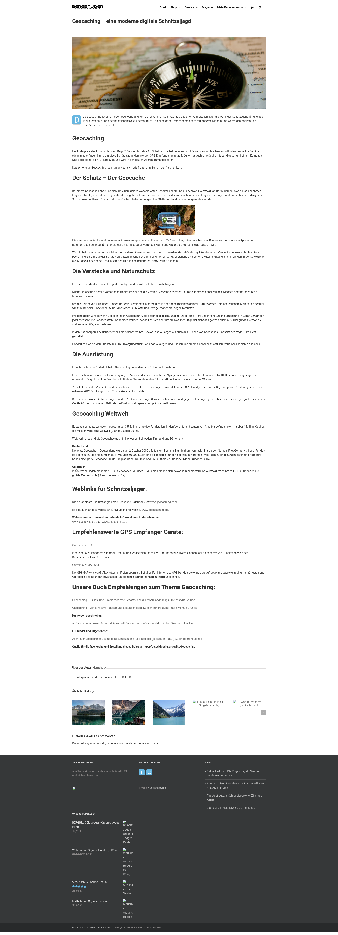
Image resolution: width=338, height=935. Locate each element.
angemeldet (92, 743)
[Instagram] (149, 772)
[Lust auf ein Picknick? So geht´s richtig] (209, 702)
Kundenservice (157, 788)
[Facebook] (142, 772)
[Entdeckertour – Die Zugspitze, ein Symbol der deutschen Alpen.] (88, 702)
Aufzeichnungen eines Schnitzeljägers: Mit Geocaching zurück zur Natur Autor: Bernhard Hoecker (132, 623)
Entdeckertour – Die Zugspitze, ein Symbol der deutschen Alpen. (233, 773)
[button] (260, 7)
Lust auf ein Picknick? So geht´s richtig (231, 807)
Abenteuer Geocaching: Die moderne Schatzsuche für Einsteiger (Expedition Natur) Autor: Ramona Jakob (137, 639)
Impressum (77, 927)
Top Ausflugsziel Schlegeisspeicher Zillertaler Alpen (235, 798)
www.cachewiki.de (83, 521)
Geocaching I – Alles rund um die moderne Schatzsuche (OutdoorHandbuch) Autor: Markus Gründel (134, 600)
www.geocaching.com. (163, 502)
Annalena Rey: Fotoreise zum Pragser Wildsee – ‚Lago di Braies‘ (235, 785)
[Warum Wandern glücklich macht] (249, 702)
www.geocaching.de (114, 521)
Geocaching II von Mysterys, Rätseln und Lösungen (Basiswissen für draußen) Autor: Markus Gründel (134, 608)
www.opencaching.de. (155, 509)
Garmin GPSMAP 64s (85, 565)
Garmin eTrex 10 (82, 545)
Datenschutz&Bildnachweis (97, 927)
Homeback (99, 667)
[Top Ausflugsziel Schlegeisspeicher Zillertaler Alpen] (169, 702)
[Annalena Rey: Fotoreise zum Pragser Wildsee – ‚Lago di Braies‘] (128, 702)
